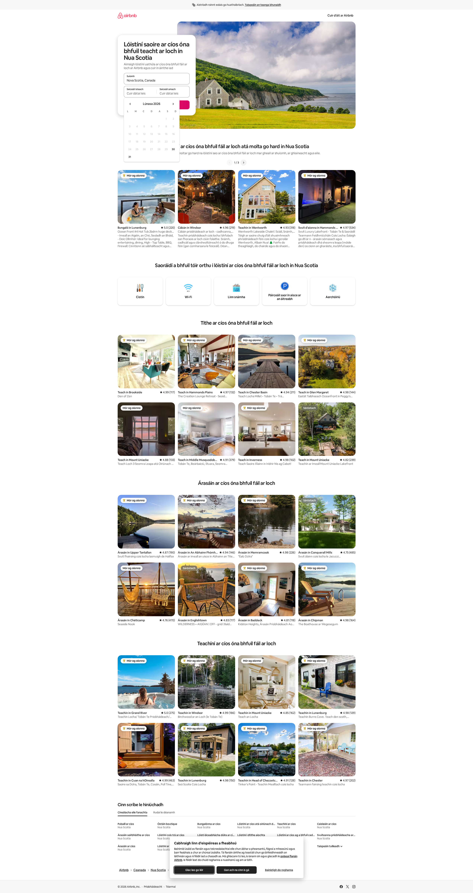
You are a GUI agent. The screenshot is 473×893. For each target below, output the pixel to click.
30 (173, 149)
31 (129, 157)
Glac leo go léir (194, 870)
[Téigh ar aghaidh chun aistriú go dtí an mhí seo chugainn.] (173, 104)
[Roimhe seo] (230, 163)
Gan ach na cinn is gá (236, 870)
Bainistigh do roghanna (279, 870)
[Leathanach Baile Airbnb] (127, 15)
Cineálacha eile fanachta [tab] (132, 812)
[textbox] (140, 93)
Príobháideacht (153, 886)
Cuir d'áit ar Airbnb (340, 15)
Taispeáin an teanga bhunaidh (263, 4)
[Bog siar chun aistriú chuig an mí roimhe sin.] (130, 104)
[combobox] (157, 80)
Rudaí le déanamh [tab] (164, 812)
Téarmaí (171, 886)
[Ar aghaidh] (243, 163)
